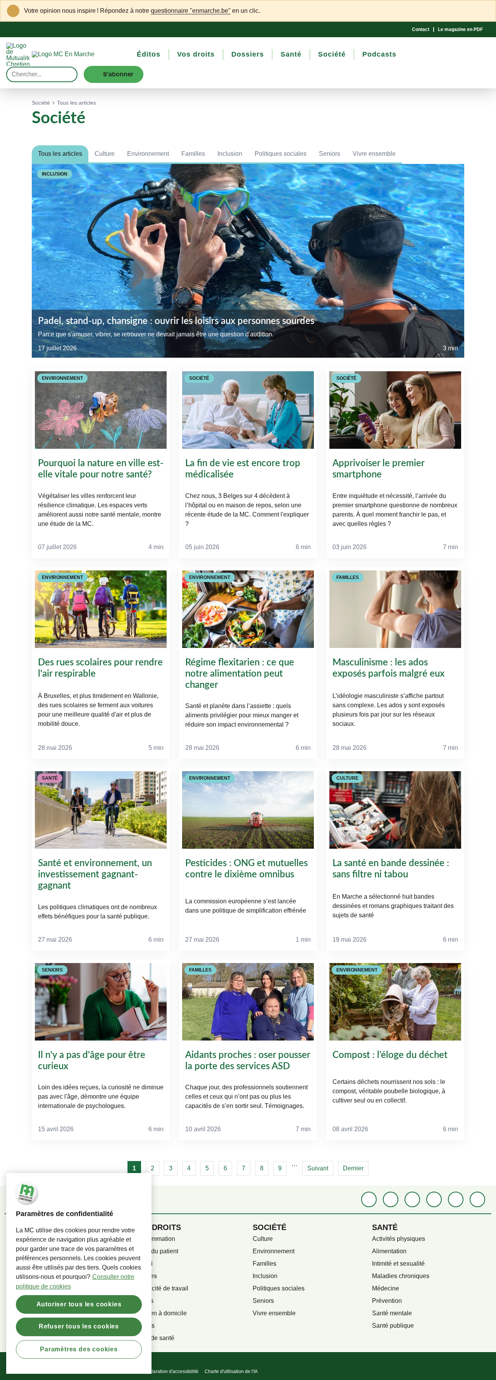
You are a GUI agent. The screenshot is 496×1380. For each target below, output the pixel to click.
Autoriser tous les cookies (79, 1304)
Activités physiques (398, 1238)
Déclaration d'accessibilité (170, 1371)
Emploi (143, 1263)
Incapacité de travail (160, 1288)
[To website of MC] (19, 54)
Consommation (154, 1238)
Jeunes (143, 1300)
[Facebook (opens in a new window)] (369, 1199)
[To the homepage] (77, 54)
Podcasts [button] (379, 54)
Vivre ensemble (374, 153)
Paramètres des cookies (79, 1349)
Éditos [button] (148, 54)
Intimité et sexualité (398, 1263)
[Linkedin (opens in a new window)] (390, 1199)
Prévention (387, 1300)
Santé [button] (291, 54)
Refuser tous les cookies (79, 1326)
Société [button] (332, 54)
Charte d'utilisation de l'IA (231, 1371)
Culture (105, 153)
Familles (193, 153)
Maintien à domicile (160, 1313)
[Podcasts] (434, 1199)
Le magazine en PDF (460, 29)
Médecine (385, 1288)
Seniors (329, 153)
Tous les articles (60, 153)
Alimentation (389, 1251)
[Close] (485, 11)
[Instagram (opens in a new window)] (412, 1199)
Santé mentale (392, 1313)
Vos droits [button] (196, 54)
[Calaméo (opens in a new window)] (455, 1199)
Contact (420, 29)
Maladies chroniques (400, 1276)
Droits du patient (155, 1251)
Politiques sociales (281, 153)
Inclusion (229, 153)
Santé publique (393, 1325)
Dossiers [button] (247, 54)
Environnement (148, 153)
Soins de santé (153, 1338)
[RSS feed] (477, 1199)
